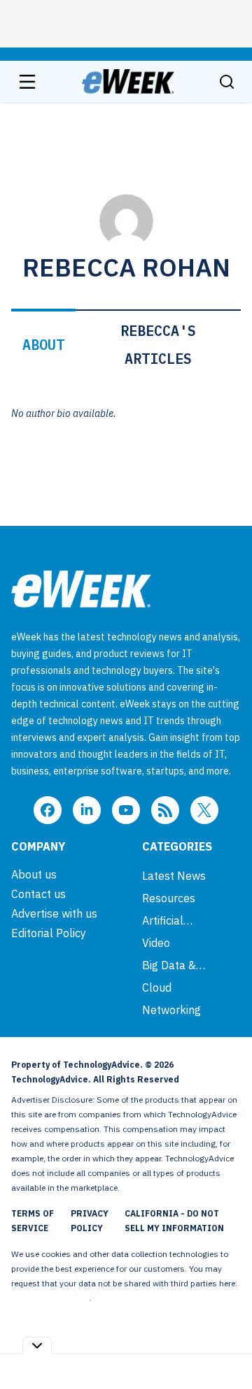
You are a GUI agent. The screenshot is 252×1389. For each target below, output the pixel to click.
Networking (171, 1010)
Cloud (157, 987)
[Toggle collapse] (37, 1345)
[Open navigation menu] (27, 81)
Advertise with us (54, 913)
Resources (168, 898)
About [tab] (43, 344)
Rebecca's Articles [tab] (158, 344)
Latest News (174, 876)
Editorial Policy (48, 933)
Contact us (38, 893)
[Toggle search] (226, 81)
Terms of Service (32, 1220)
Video (156, 943)
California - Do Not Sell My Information (174, 1220)
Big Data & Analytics (169, 965)
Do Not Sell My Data (50, 1298)
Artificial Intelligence (172, 920)
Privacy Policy (89, 1220)
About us (34, 874)
